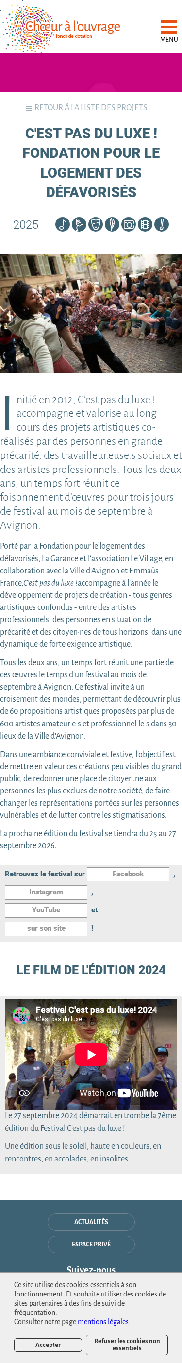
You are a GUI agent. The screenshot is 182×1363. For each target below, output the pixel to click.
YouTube (46, 910)
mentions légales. (104, 1322)
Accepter (48, 1344)
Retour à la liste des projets (91, 107)
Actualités (91, 1222)
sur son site (46, 928)
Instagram (46, 892)
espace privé (91, 1244)
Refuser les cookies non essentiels (127, 1344)
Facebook (128, 874)
